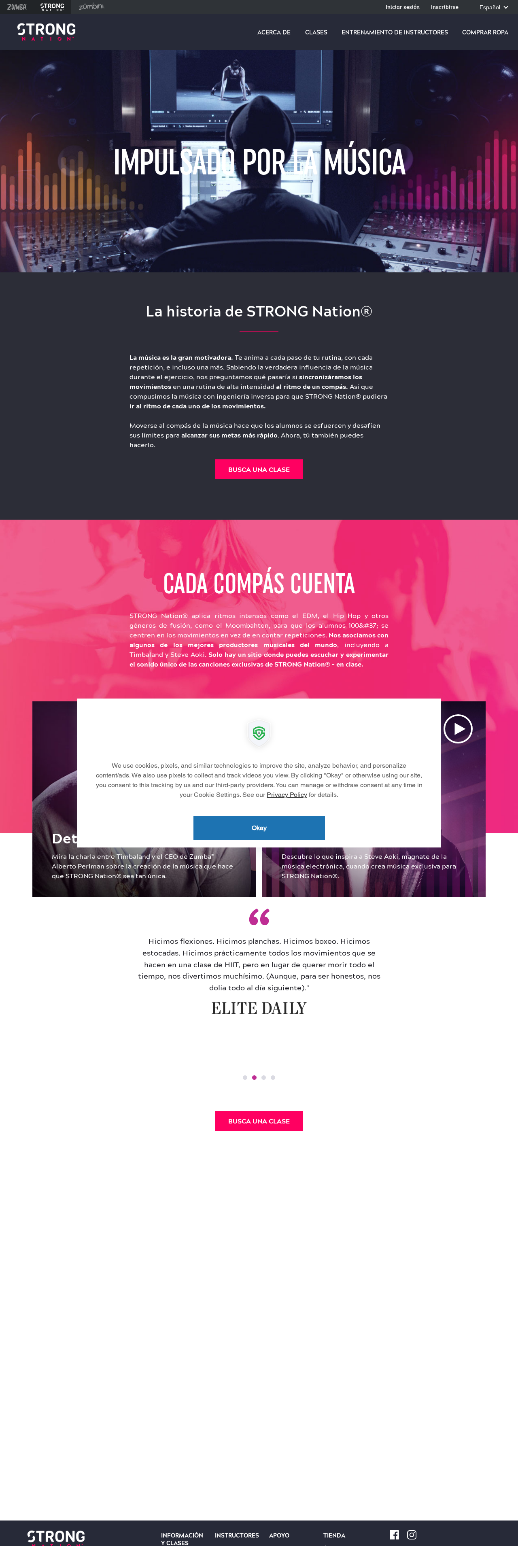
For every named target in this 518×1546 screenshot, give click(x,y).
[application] (259, 773)
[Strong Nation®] (46, 32)
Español (491, 7)
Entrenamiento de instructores (395, 32)
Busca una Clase (259, 469)
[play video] (458, 728)
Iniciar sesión (403, 7)
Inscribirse (445, 7)
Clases (316, 32)
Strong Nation (52, 7)
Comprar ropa (485, 32)
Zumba (17, 7)
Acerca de (274, 32)
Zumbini (91, 7)
